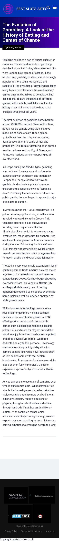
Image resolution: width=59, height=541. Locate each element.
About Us (50, 531)
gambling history (13, 47)
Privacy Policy (11, 531)
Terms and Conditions (31, 531)
